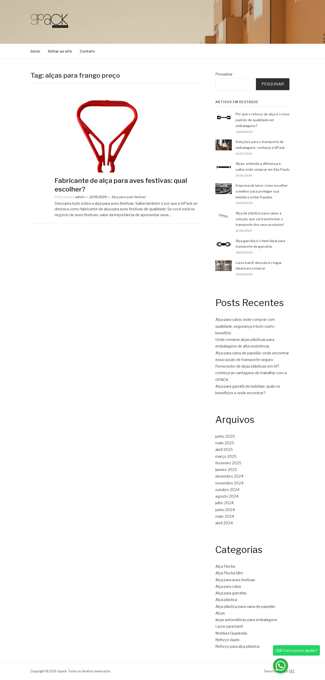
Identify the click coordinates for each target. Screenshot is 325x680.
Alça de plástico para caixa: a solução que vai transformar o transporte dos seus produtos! (260, 219)
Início (35, 51)
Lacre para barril (229, 626)
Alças (220, 613)
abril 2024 (224, 523)
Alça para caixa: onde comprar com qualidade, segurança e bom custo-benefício (245, 326)
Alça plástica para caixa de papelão (245, 606)
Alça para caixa (228, 586)
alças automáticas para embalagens (246, 620)
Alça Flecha (225, 566)
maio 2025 (224, 443)
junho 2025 (225, 436)
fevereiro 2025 (228, 463)
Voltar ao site (60, 51)
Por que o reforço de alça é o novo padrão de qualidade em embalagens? (262, 120)
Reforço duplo (227, 640)
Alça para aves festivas (129, 197)
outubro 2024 (227, 489)
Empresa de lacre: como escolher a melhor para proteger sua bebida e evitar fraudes (262, 191)
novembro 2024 (229, 483)
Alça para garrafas (231, 593)
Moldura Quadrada (231, 633)
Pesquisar (224, 74)
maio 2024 (224, 516)
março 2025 (226, 456)
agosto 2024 (226, 496)
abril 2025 (224, 449)
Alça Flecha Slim (229, 573)
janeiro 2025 (226, 469)
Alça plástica (226, 599)
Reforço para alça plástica (237, 646)
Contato (87, 51)
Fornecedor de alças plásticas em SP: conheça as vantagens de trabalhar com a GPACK (251, 373)
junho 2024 (225, 510)
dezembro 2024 (229, 476)
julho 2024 (224, 503)
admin (79, 197)
